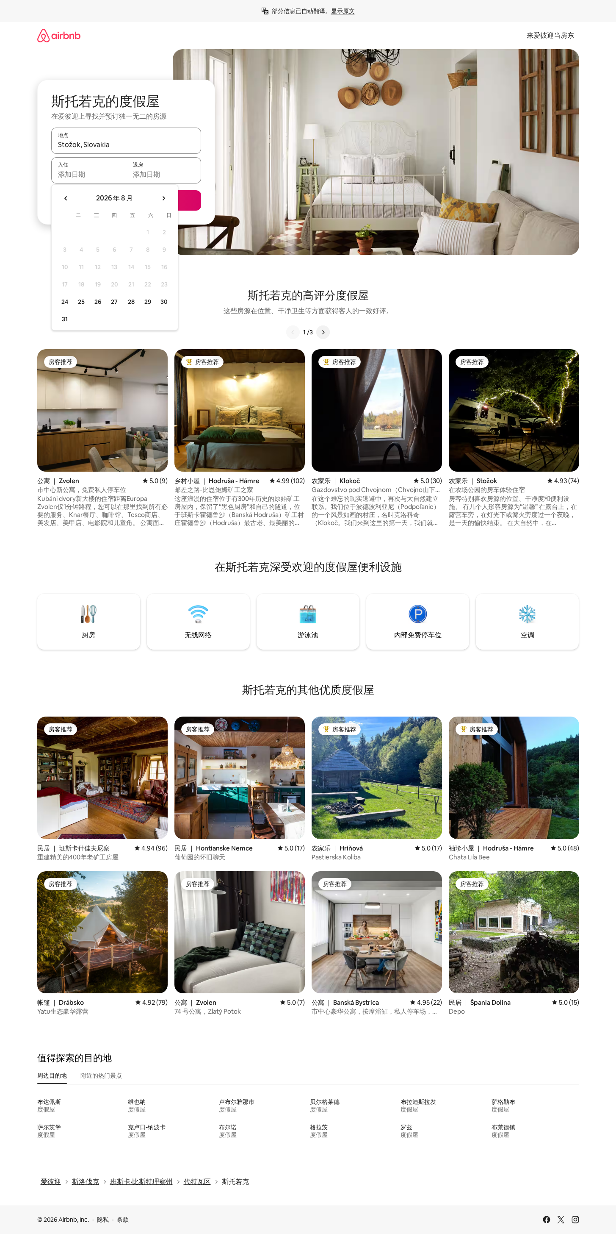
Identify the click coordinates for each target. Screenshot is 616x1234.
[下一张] (323, 332)
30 (164, 302)
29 (147, 302)
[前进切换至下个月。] (163, 198)
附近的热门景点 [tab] (101, 1075)
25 (81, 302)
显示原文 (343, 11)
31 (65, 319)
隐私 (103, 1219)
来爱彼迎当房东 (550, 35)
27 (114, 302)
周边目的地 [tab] (52, 1075)
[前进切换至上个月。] (66, 198)
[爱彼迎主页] (58, 35)
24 (64, 302)
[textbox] (88, 174)
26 (97, 302)
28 (131, 302)
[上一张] (293, 332)
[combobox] (126, 144)
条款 (123, 1219)
